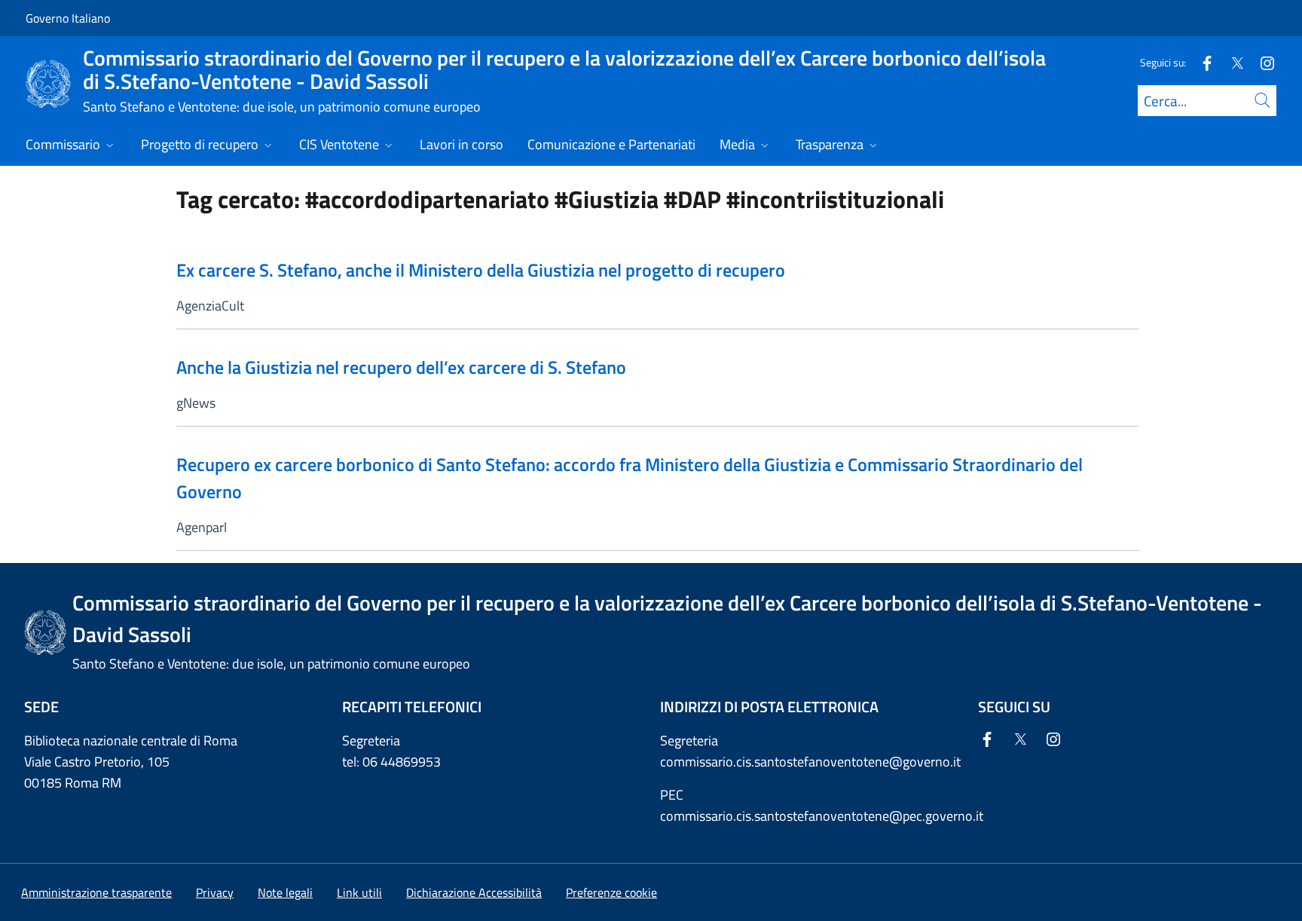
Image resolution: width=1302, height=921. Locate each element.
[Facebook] (1201, 62)
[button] (611, 892)
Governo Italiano (68, 18)
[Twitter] (1231, 62)
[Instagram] (1261, 62)
